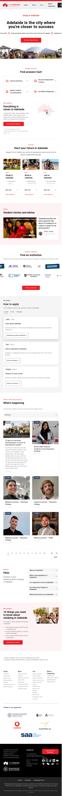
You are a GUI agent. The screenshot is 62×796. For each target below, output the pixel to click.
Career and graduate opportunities (22, 678)
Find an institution (12, 360)
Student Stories (35, 686)
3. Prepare (19, 312)
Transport (34, 699)
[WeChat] (47, 764)
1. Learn (5, 312)
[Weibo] (52, 764)
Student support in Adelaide (7, 681)
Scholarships (6, 676)
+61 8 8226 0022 (31, 754)
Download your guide (12, 642)
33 (56, 553)
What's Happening (51, 5)
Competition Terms (38, 780)
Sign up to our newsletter (50, 751)
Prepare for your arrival (38, 680)
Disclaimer (27, 780)
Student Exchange (7, 686)
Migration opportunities (35, 693)
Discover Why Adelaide (31, 40)
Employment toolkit (22, 688)
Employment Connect (22, 686)
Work (34, 5)
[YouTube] (56, 760)
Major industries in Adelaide (22, 674)
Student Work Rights (22, 684)
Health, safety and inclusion (36, 683)
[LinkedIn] (53, 760)
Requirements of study (8, 684)
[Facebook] (42, 760)
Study (26, 5)
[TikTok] (49, 760)
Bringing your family (37, 696)
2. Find (12, 312)
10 (44, 553)
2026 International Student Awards (50, 680)
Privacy (19, 780)
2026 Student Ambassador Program (52, 676)
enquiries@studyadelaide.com (35, 756)
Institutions (5, 673)
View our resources (12, 383)
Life (41, 5)
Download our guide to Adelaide (16, 335)
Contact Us (29, 750)
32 (51, 553)
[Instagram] (46, 760)
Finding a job (20, 682)
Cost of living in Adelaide (35, 689)
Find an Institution (31, 287)
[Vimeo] (42, 764)
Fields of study (6, 678)
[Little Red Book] (56, 764)
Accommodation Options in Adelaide (37, 677)
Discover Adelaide (36, 673)
